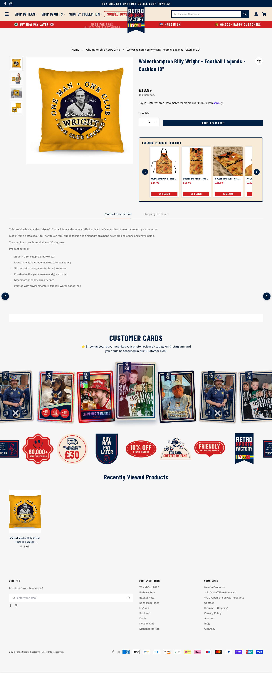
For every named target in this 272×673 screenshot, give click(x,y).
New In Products (214, 587)
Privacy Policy (212, 613)
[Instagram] (11, 3)
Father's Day (147, 592)
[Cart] (264, 14)
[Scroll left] (5, 296)
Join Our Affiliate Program (220, 592)
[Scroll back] (145, 172)
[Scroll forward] (257, 172)
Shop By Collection (84, 14)
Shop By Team (25, 14)
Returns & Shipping (216, 608)
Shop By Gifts (52, 14)
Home (75, 49)
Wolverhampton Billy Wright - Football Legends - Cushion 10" (25, 540)
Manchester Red (149, 628)
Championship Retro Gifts (103, 49)
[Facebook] (5, 3)
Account (209, 618)
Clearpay (209, 628)
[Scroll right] (267, 296)
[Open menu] (7, 14)
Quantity (144, 113)
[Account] (256, 14)
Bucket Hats (146, 597)
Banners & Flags (149, 602)
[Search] (245, 14)
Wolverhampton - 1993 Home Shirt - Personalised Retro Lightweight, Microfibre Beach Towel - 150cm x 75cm (228, 178)
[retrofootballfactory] (136, 20)
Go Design (164, 193)
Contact (209, 602)
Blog (207, 623)
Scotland (144, 613)
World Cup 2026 (149, 587)
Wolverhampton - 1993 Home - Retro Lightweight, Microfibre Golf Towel (196, 178)
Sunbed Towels (119, 14)
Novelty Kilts (147, 623)
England (144, 608)
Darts (142, 618)
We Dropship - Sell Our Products (224, 597)
